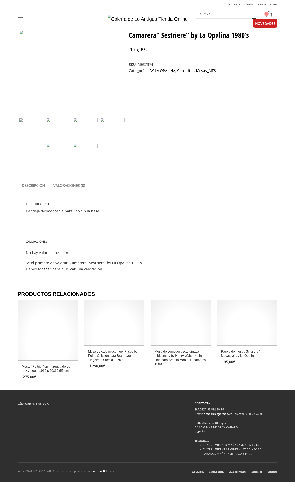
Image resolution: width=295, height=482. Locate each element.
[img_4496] (85, 127)
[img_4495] (72, 69)
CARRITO (249, 4)
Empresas (256, 471)
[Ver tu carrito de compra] (268, 15)
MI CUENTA (234, 4)
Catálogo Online (237, 471)
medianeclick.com (102, 471)
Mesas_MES (206, 70)
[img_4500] (58, 153)
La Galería (198, 471)
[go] (254, 15)
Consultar (185, 70)
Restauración (216, 471)
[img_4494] (58, 127)
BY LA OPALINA (162, 70)
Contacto (272, 471)
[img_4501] (85, 153)
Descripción (33, 185)
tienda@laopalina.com (218, 414)
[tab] (33, 185)
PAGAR (262, 4)
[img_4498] (112, 127)
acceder (44, 269)
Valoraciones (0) (69, 185)
